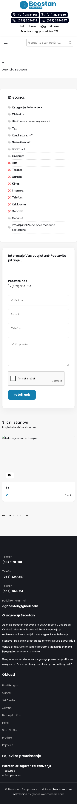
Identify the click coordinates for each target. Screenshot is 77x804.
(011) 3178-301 (12, 562)
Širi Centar (9, 700)
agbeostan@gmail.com (20, 606)
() (7, 488)
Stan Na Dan (10, 730)
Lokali (5, 723)
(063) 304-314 (21, 286)
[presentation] (3, 515)
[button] (10, 515)
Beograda (67, 641)
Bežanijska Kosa (12, 715)
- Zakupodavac (11, 775)
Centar (6, 693)
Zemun (7, 708)
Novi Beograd (10, 685)
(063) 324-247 (13, 577)
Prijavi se (7, 745)
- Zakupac (8, 770)
